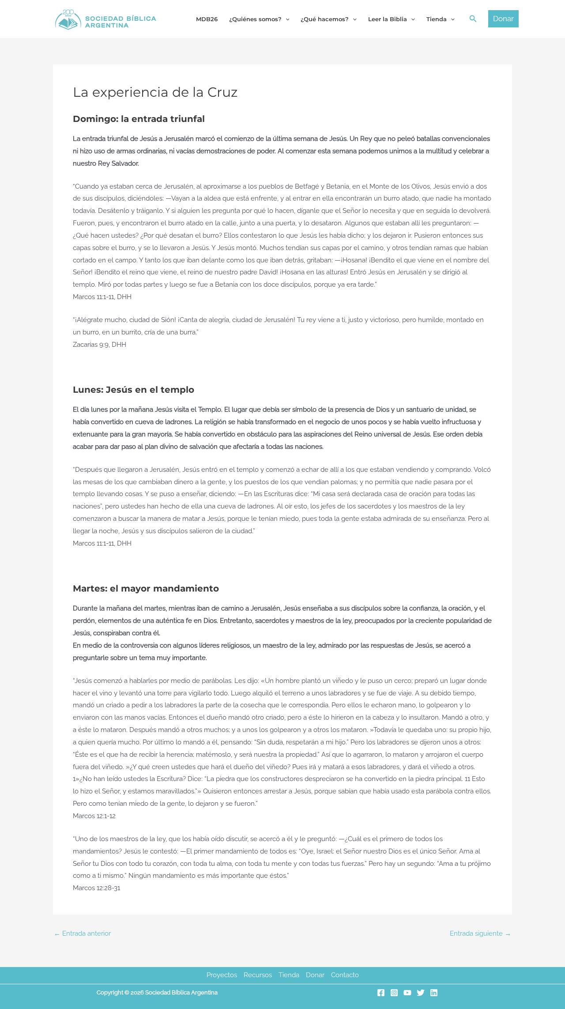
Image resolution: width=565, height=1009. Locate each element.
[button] (473, 18)
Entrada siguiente (480, 933)
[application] (286, 19)
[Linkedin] (434, 993)
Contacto (345, 975)
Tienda (289, 975)
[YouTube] (407, 993)
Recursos (258, 975)
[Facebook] (381, 993)
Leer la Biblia (387, 19)
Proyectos (222, 975)
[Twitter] (421, 993)
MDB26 (207, 19)
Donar (315, 975)
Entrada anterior (82, 933)
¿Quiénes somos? (255, 19)
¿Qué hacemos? (325, 19)
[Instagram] (394, 993)
